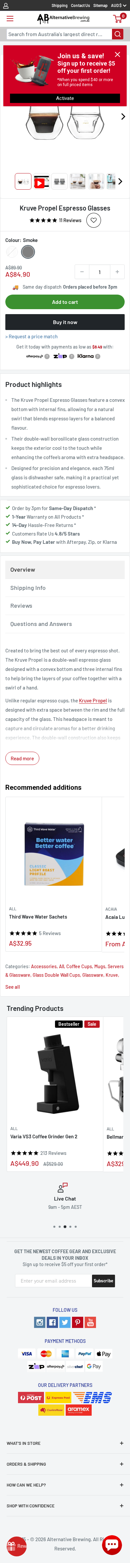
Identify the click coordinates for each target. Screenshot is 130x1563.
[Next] (120, 181)
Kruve (112, 975)
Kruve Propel (93, 700)
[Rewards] (17, 1546)
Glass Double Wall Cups (56, 975)
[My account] (6, 5)
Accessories (44, 966)
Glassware (92, 975)
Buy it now (65, 322)
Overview (22, 569)
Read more (22, 758)
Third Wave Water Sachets (38, 917)
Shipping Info (28, 587)
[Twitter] (65, 1322)
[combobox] (65, 34)
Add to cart (65, 302)
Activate (65, 98)
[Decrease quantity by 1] (82, 272)
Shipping (60, 5)
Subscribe (103, 1281)
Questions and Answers (41, 623)
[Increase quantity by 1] (117, 272)
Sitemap (100, 5)
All (12, 908)
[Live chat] (112, 1545)
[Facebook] (52, 1322)
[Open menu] (10, 18)
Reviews (21, 605)
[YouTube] (90, 1322)
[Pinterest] (77, 1322)
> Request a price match (31, 336)
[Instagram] (39, 1322)
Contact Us (80, 5)
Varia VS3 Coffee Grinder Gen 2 (43, 1136)
